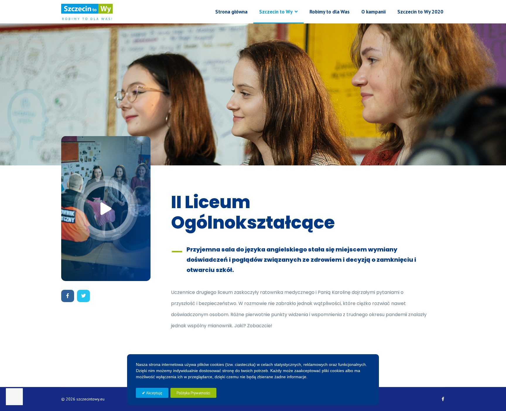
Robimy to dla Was (330, 11)
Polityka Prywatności (193, 393)
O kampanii (373, 11)
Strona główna (231, 11)
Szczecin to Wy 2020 (420, 11)
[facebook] (443, 399)
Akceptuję (153, 393)
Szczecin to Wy (276, 11)
